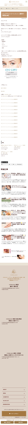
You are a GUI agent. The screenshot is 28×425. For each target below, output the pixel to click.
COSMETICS (6, 397)
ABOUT (4, 389)
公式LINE (15, 96)
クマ (9, 99)
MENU (4, 393)
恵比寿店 (3, 91)
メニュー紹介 (5, 162)
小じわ (11, 99)
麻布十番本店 (3, 88)
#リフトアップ (4, 99)
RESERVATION (6, 404)
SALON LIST (6, 400)
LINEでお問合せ (14, 413)
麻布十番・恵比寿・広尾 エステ (10, 417)
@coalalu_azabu (8, 94)
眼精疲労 (16, 99)
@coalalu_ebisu (4, 96)
